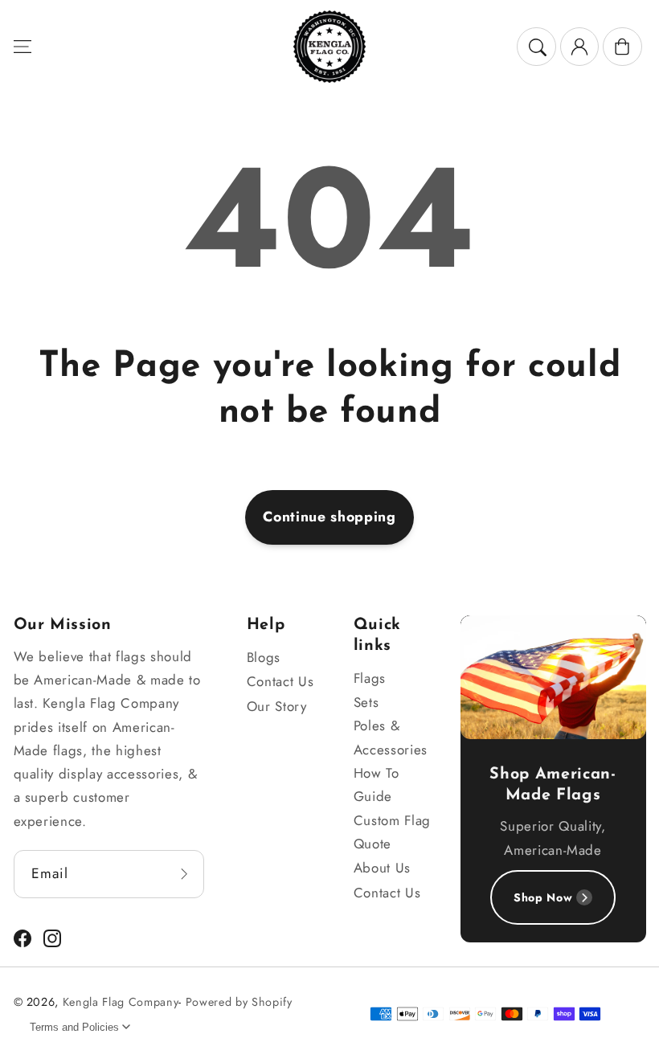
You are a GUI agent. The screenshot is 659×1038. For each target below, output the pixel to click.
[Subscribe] (184, 874)
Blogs (263, 657)
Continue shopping (329, 516)
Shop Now (543, 897)
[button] (21, 46)
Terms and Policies (74, 1027)
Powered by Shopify (239, 1002)
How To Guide (376, 784)
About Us (382, 867)
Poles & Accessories (391, 737)
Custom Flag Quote (392, 832)
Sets (366, 702)
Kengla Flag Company (121, 1002)
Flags (370, 678)
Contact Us (280, 681)
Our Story (277, 706)
